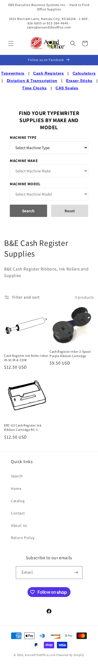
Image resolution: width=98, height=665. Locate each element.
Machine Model (25, 183)
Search (17, 475)
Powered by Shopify (70, 655)
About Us (19, 525)
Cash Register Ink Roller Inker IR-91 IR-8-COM (26, 358)
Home (16, 488)
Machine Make (24, 160)
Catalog (17, 500)
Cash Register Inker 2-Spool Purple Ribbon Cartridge (70, 353)
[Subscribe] (76, 572)
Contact (18, 513)
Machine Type (23, 137)
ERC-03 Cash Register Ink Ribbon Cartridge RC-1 (22, 427)
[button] (11, 43)
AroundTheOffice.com (40, 655)
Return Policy (23, 537)
